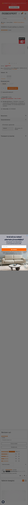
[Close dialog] (27, 235)
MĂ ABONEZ (14, 249)
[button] (3, 502)
